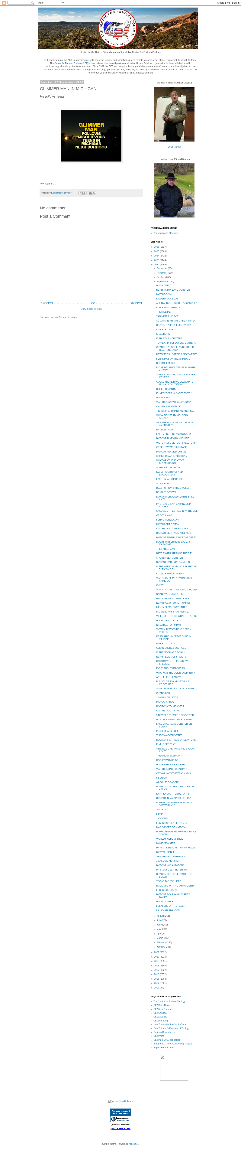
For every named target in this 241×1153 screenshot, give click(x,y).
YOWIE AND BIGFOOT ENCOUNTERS (176, 342)
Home (92, 303)
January (161, 947)
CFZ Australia (160, 1016)
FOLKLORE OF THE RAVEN (170, 906)
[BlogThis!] (83, 193)
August (160, 916)
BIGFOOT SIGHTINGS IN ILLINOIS (173, 533)
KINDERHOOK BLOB (167, 298)
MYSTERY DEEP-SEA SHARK (172, 869)
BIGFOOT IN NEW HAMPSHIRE (172, 438)
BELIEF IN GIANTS (166, 389)
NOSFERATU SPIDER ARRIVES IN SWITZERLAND (174, 804)
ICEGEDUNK (163, 334)
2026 (157, 247)
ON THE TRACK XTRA (168, 710)
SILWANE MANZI (165, 852)
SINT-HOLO (162, 809)
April (159, 933)
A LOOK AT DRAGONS (167, 782)
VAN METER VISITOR (167, 316)
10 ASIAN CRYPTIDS (167, 697)
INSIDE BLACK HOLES (168, 731)
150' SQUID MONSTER (168, 861)
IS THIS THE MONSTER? (169, 338)
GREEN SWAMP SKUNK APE (171, 447)
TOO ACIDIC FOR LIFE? (168, 881)
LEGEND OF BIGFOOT (168, 890)
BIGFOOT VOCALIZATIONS (170, 865)
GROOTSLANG (164, 515)
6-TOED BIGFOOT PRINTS (170, 573)
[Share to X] (87, 193)
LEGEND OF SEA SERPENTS (171, 823)
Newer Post (47, 303)
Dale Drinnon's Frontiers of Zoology (171, 1028)
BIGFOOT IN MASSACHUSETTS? (173, 798)
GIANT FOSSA (163, 397)
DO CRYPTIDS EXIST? (168, 307)
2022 (157, 264)
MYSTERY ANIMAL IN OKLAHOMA (174, 719)
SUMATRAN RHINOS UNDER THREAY (176, 320)
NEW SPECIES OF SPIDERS (171, 656)
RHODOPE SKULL (166, 363)
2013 (157, 987)
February (161, 942)
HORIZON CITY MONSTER (170, 706)
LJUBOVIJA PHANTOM (168, 910)
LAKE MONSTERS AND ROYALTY (173, 434)
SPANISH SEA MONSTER (169, 558)
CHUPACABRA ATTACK (168, 406)
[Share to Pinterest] (94, 193)
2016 (157, 974)
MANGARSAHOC (165, 702)
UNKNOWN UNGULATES (169, 594)
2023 (157, 260)
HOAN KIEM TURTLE (167, 620)
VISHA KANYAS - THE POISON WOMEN (177, 589)
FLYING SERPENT (165, 744)
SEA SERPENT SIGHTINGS (170, 856)
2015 (157, 979)
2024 (157, 255)
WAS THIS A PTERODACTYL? (171, 769)
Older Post (136, 303)
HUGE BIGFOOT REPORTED (171, 764)
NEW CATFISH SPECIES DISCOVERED (177, 354)
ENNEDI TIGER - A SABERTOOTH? (174, 393)
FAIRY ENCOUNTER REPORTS (172, 793)
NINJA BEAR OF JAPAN (168, 625)
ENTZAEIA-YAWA (165, 429)
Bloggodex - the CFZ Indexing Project (172, 1043)
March (160, 938)
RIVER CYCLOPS (165, 643)
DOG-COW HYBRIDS (167, 760)
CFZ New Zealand (162, 1009)
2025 (157, 251)
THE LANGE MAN (165, 549)
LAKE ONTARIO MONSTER (170, 479)
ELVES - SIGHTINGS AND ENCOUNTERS (169, 473)
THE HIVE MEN (164, 312)
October (161, 277)
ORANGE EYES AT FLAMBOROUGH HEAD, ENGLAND (175, 348)
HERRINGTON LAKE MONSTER (173, 290)
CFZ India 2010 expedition (167, 1040)
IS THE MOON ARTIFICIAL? (170, 652)
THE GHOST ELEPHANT (169, 755)
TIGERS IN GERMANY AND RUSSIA (175, 411)
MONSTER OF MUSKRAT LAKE (172, 598)
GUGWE (160, 585)
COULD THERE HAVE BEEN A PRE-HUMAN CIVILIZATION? (175, 383)
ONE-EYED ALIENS (166, 329)
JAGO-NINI (162, 818)
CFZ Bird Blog (160, 1020)
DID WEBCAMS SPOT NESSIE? (172, 611)
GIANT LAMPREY (165, 901)
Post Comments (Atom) (65, 317)
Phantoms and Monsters (165, 233)
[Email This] (80, 193)
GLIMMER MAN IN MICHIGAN (171, 456)
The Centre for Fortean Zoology (169, 1001)
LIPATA (159, 814)
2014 (157, 983)
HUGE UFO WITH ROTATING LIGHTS (175, 885)
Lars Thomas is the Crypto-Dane (170, 1024)
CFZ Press (158, 1036)
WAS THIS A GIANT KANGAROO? (173, 402)
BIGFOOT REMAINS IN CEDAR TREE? (176, 537)
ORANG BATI (163, 693)
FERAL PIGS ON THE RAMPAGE (173, 359)
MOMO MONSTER (165, 843)
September (163, 281)
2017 (157, 970)
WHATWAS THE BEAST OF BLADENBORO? (170, 461)
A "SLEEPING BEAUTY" (168, 677)
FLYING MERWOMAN (167, 519)
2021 (157, 952)
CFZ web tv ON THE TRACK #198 (173, 773)
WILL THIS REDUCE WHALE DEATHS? (176, 616)
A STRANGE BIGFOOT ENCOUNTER (175, 688)
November (162, 273)
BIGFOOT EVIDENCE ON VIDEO (173, 562)
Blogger (134, 1144)
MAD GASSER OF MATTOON (171, 827)
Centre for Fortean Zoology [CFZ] (71, 63)
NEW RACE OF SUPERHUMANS (173, 603)
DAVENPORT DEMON (167, 524)
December (162, 268)
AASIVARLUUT (164, 483)
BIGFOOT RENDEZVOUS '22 (171, 451)
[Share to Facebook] (90, 193)
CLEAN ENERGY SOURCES (171, 648)
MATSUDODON (164, 294)
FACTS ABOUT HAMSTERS (170, 668)
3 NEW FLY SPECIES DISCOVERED (175, 715)
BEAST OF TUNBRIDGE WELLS (172, 488)
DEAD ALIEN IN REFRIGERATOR (173, 325)
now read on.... (48, 183)
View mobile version (91, 309)
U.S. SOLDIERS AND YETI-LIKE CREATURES (172, 682)
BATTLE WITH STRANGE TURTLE (174, 553)
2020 (157, 956)
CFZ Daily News (161, 1005)
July (159, 920)
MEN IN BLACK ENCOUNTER (171, 607)
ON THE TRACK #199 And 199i (172, 528)
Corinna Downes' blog (164, 1032)
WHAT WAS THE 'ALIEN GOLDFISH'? (175, 672)
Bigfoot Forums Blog (163, 1047)
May (159, 929)
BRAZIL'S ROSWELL (167, 492)
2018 (157, 965)
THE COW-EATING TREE (169, 735)
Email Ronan (174, 146)
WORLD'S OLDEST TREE (169, 839)
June (159, 924)
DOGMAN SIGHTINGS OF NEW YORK (176, 740)
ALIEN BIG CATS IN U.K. (168, 467)
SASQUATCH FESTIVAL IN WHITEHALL (177, 511)
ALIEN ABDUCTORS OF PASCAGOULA (176, 303)
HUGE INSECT (164, 285)
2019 (157, 961)
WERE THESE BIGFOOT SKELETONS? (176, 443)
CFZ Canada (160, 1013)
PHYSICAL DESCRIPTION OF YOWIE (175, 847)
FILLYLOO (161, 777)
